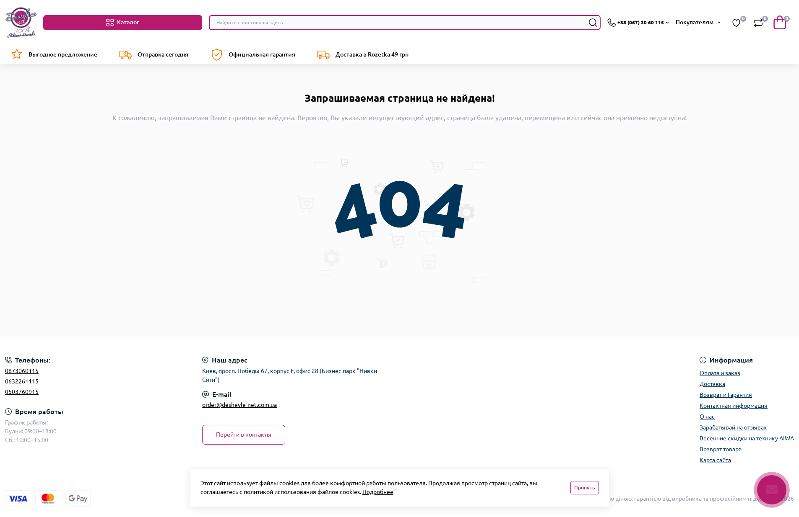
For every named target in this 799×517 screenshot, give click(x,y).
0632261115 (22, 381)
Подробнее (377, 492)
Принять (584, 487)
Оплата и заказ (720, 373)
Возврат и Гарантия (726, 394)
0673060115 (22, 371)
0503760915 (22, 391)
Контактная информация (734, 405)
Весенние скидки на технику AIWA (747, 438)
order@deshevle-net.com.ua (239, 404)
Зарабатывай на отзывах (733, 427)
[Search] (593, 22)
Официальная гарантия (262, 54)
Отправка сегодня (163, 54)
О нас (707, 416)
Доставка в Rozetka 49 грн (372, 54)
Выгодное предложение (63, 54)
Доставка (712, 384)
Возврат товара (721, 449)
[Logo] (20, 22)
